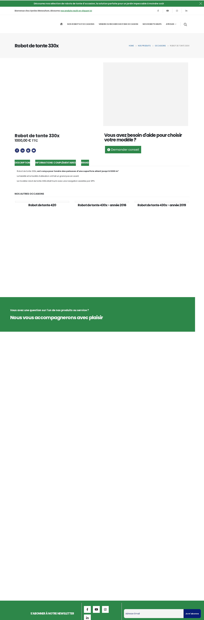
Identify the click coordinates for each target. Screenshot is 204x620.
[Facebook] (158, 11)
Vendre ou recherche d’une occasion (118, 24)
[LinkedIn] (186, 11)
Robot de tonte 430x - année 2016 (102, 205)
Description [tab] (22, 162)
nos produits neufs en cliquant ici (76, 11)
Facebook (17, 150)
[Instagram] (177, 11)
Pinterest (28, 150)
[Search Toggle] (185, 24)
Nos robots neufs (152, 24)
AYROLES (170, 24)
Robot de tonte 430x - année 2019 (162, 205)
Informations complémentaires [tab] (55, 162)
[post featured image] (42, 202)
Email (33, 150)
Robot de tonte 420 (42, 205)
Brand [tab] (85, 162)
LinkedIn (22, 150)
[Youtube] (167, 11)
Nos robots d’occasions (80, 24)
